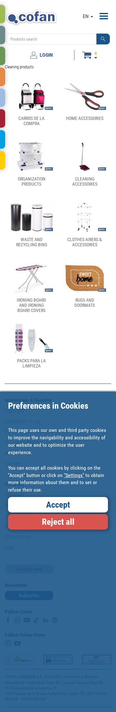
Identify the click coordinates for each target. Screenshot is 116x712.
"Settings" (74, 475)
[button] (103, 39)
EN (86, 16)
